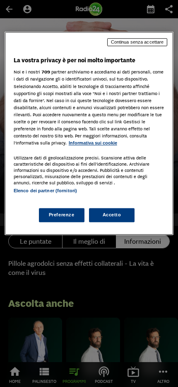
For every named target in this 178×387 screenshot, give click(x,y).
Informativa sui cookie (93, 142)
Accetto (112, 215)
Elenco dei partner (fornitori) (45, 190)
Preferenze (62, 215)
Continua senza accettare (137, 41)
